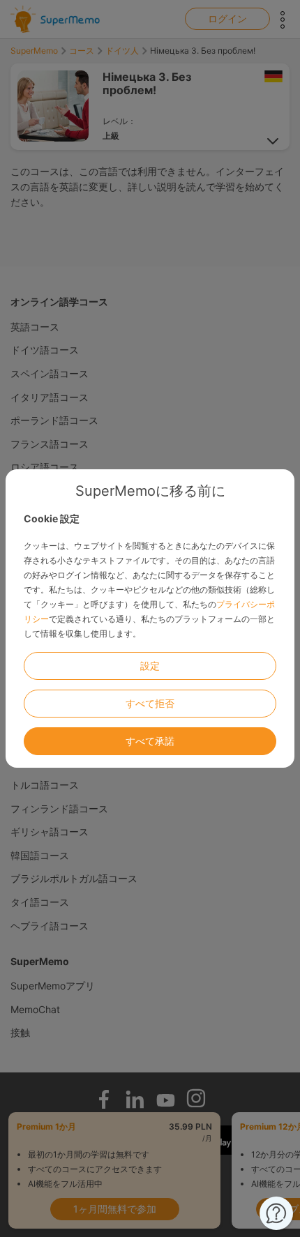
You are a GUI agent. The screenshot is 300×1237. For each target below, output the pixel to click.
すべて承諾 (150, 741)
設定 (150, 665)
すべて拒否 (150, 703)
